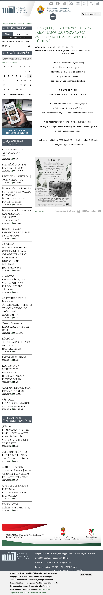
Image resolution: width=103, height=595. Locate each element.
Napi (7, 34)
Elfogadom (86, 574)
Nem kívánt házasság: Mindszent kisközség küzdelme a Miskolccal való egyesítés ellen (16, 195)
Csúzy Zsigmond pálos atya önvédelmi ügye (16, 327)
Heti (18, 34)
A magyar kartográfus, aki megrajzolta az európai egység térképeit (13, 283)
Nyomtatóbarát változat (65, 211)
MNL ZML (17, 394)
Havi (27, 34)
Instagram (64, 3)
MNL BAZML (18, 204)
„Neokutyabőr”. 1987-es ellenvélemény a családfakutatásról (16, 455)
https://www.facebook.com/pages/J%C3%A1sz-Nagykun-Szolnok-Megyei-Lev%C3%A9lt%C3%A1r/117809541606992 (58, 3)
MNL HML (17, 270)
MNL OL (16, 159)
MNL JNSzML (18, 171)
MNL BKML (17, 223)
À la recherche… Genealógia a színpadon (13, 153)
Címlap (29, 23)
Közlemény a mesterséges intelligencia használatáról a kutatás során (13, 373)
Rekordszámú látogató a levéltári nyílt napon (16, 232)
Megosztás (39, 211)
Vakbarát (78, 3)
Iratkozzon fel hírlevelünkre (51, 3)
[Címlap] (16, 9)
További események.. (11, 62)
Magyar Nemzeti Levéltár (13, 23)
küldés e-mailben (89, 211)
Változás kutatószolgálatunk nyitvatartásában (16, 403)
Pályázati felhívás (14, 357)
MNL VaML (17, 183)
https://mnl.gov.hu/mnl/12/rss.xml (71, 3)
